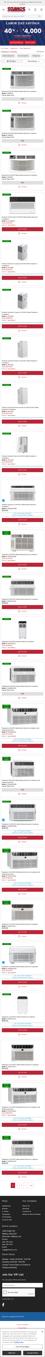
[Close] (42, 1331)
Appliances (14, 48)
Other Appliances (25, 48)
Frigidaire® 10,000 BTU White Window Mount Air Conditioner (20, 924)
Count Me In (7, 1299)
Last (31, 1185)
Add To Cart (22, 229)
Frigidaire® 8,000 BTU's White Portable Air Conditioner (18, 641)
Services (25, 1208)
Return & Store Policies (31, 1214)
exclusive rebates (16, 42)
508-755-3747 (7, 1244)
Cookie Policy (18, 1342)
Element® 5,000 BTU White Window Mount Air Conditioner (19, 91)
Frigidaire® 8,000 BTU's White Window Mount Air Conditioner (20, 686)
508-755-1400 (7, 1242)
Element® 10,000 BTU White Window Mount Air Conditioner (19, 175)
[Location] (29, 9)
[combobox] (33, 61)
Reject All (12, 1353)
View (22, 99)
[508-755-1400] (35, 9)
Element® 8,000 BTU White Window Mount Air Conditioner (19, 133)
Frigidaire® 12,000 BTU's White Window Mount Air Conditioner (20, 1065)
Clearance (6, 1214)
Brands (4, 1208)
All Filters (13, 61)
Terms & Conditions (22, 1324)
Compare (24, 103)
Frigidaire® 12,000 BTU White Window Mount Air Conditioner (20, 1159)
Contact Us (26, 1211)
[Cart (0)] (41, 9)
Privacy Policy (22, 1328)
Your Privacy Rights (22, 1347)
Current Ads (7, 1220)
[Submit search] (39, 16)
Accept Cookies (32, 1353)
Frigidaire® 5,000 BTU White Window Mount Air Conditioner (19, 554)
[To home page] (16, 9)
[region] (22, 1343)
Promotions (6, 1217)
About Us (26, 1206)
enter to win (30, 42)
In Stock (5, 1211)
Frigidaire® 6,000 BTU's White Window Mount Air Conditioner (20, 599)
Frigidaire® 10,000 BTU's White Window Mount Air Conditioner (20, 824)
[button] (3, 9)
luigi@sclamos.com (9, 1250)
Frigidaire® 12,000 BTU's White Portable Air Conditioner (18, 1017)
